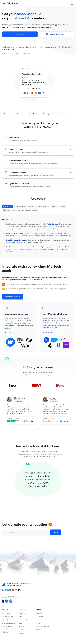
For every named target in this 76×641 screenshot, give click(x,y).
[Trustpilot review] (23, 401)
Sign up (55, 532)
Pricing (38, 623)
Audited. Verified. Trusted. (10, 597)
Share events (6, 613)
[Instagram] (13, 590)
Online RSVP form (7, 616)
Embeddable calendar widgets (16, 240)
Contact (21, 633)
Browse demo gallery (56, 34)
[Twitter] (6, 590)
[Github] (19, 590)
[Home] (10, 3)
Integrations (22, 626)
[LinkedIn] (9, 590)
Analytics (5, 632)
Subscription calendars (14, 233)
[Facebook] (3, 590)
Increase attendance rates (16, 114)
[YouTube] (16, 590)
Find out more (10, 333)
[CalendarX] (22, 590)
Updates (21, 630)
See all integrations (11, 297)
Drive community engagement (43, 114)
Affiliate (38, 630)
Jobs (37, 620)
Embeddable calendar (9, 623)
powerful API (34, 289)
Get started (19, 34)
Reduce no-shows (68, 114)
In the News (40, 616)
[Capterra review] (59, 401)
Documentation (24, 620)
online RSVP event (59, 247)
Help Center (23, 613)
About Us (39, 613)
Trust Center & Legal (42, 626)
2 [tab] (37, 428)
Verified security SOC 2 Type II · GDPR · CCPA (16, 53)
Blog (20, 623)
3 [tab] (39, 428)
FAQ (20, 616)
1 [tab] (35, 428)
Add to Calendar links (54, 224)
